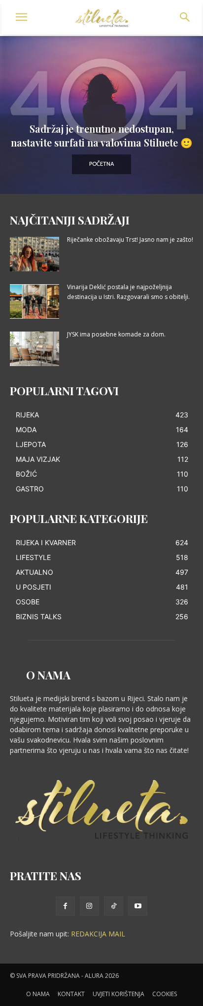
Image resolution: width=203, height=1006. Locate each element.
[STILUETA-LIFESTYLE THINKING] (101, 18)
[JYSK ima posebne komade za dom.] (34, 349)
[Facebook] (65, 906)
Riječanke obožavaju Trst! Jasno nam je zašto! (130, 239)
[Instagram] (89, 906)
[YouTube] (137, 906)
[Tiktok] (113, 906)
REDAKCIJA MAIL (98, 933)
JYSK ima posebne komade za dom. (116, 334)
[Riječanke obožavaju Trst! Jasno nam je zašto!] (34, 254)
